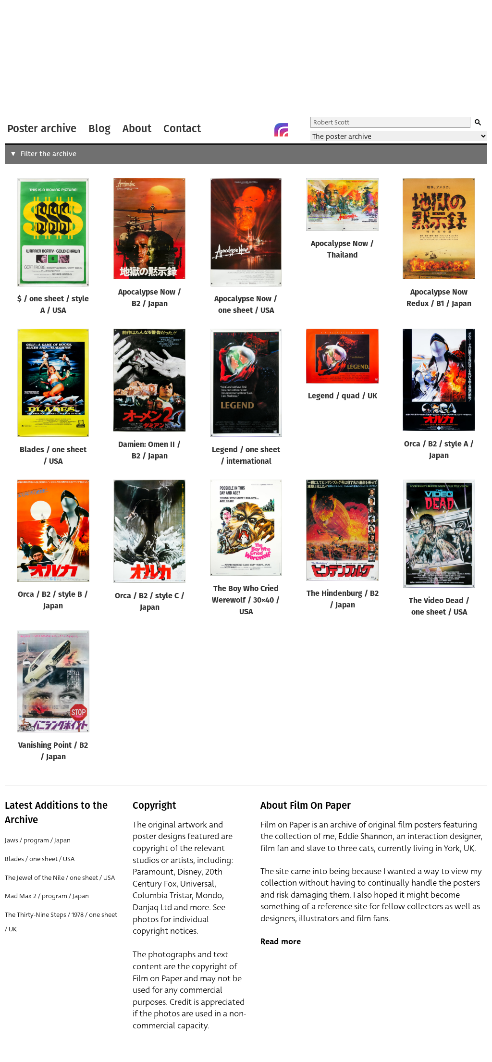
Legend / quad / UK (342, 396)
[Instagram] (281, 129)
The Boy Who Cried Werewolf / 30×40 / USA (246, 600)
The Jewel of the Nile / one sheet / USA (60, 877)
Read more (280, 942)
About (137, 128)
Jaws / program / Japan (38, 840)
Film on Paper (30, 59)
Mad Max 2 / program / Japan (47, 896)
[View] (53, 234)
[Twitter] (242, 129)
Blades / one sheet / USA (39, 859)
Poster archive (41, 128)
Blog (99, 128)
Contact (182, 128)
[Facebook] (262, 129)
